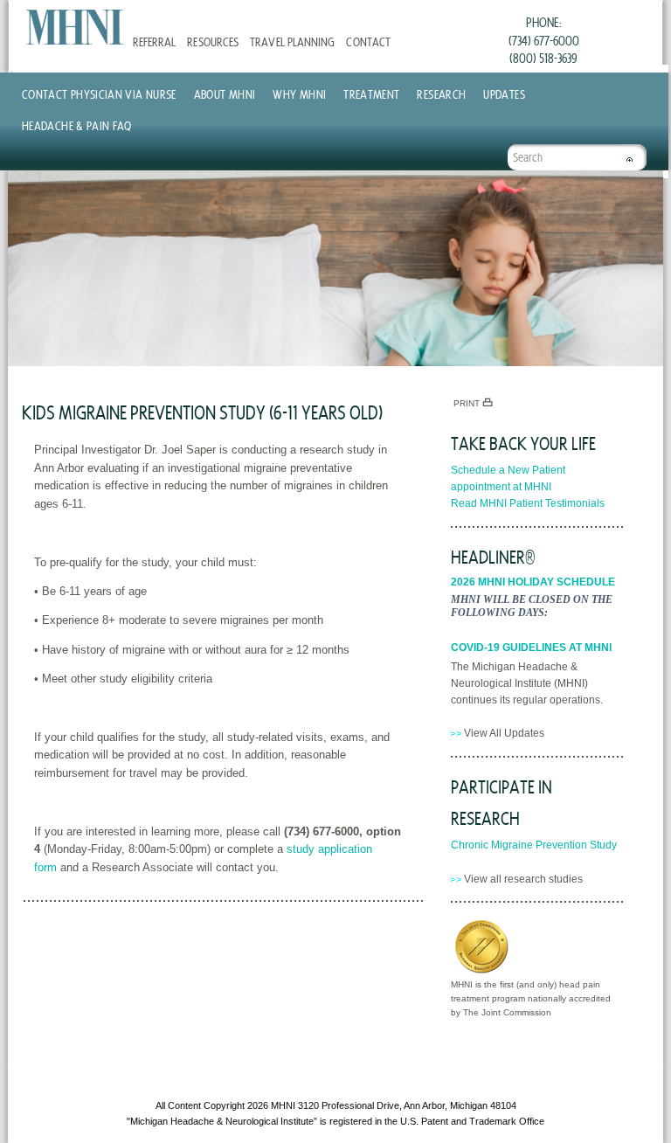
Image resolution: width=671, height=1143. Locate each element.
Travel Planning (292, 41)
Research (441, 94)
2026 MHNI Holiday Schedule (533, 582)
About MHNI (225, 94)
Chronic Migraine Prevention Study (534, 845)
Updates (504, 94)
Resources (212, 41)
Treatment (371, 94)
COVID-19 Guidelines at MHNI (531, 647)
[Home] (74, 27)
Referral (154, 41)
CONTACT (368, 41)
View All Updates (504, 733)
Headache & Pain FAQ (77, 125)
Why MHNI (299, 94)
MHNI (283, 1105)
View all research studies (523, 879)
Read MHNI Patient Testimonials (528, 503)
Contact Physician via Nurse (99, 94)
